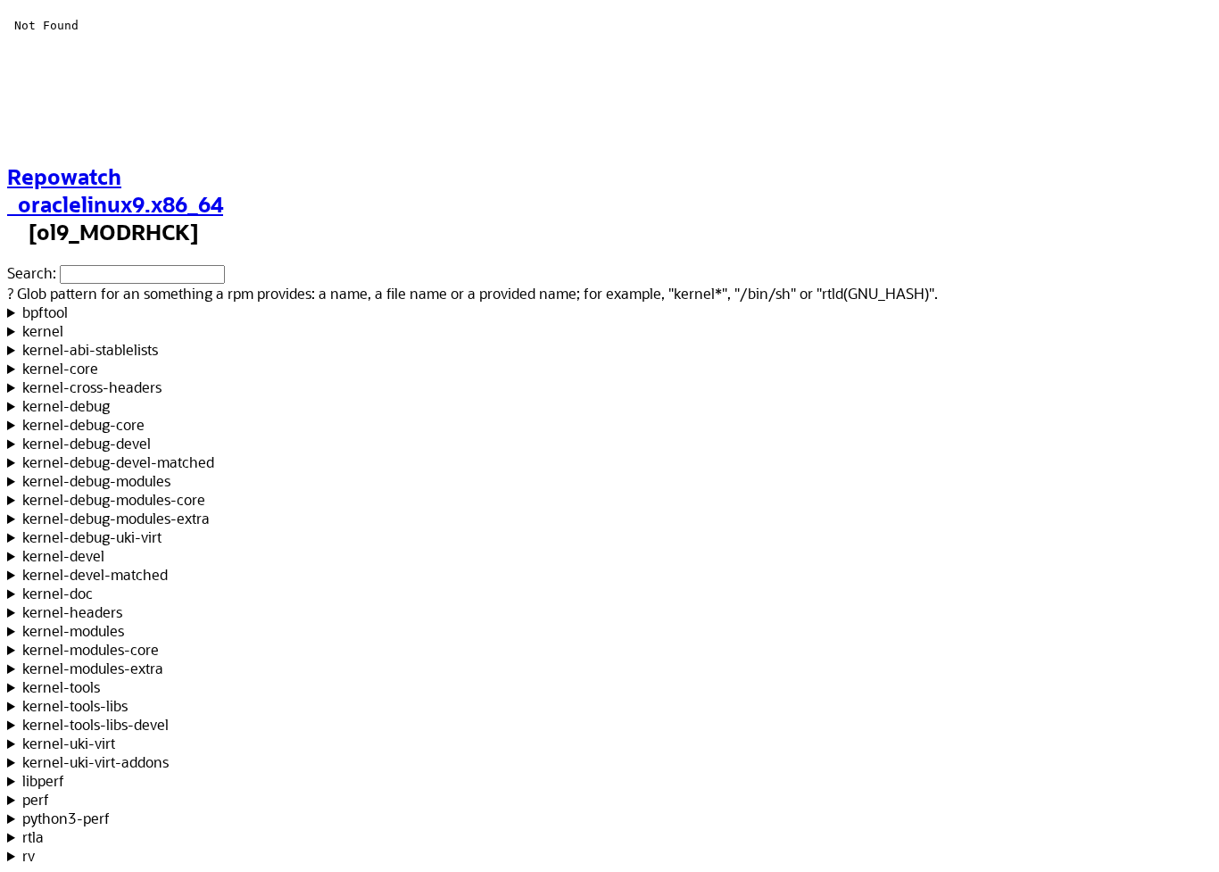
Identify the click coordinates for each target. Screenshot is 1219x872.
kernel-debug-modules (96, 480)
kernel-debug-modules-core (113, 499)
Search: (31, 272)
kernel (42, 330)
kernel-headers (72, 611)
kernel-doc (57, 593)
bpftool (45, 312)
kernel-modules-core (90, 649)
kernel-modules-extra (92, 668)
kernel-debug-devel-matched (118, 462)
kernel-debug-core (83, 424)
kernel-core (60, 368)
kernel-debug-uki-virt (92, 536)
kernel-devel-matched (95, 574)
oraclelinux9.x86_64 (115, 204)
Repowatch (64, 176)
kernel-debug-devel (86, 443)
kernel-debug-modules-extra (116, 518)
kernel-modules (73, 630)
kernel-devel (63, 555)
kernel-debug (66, 405)
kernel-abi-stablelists (90, 349)
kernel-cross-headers (92, 387)
